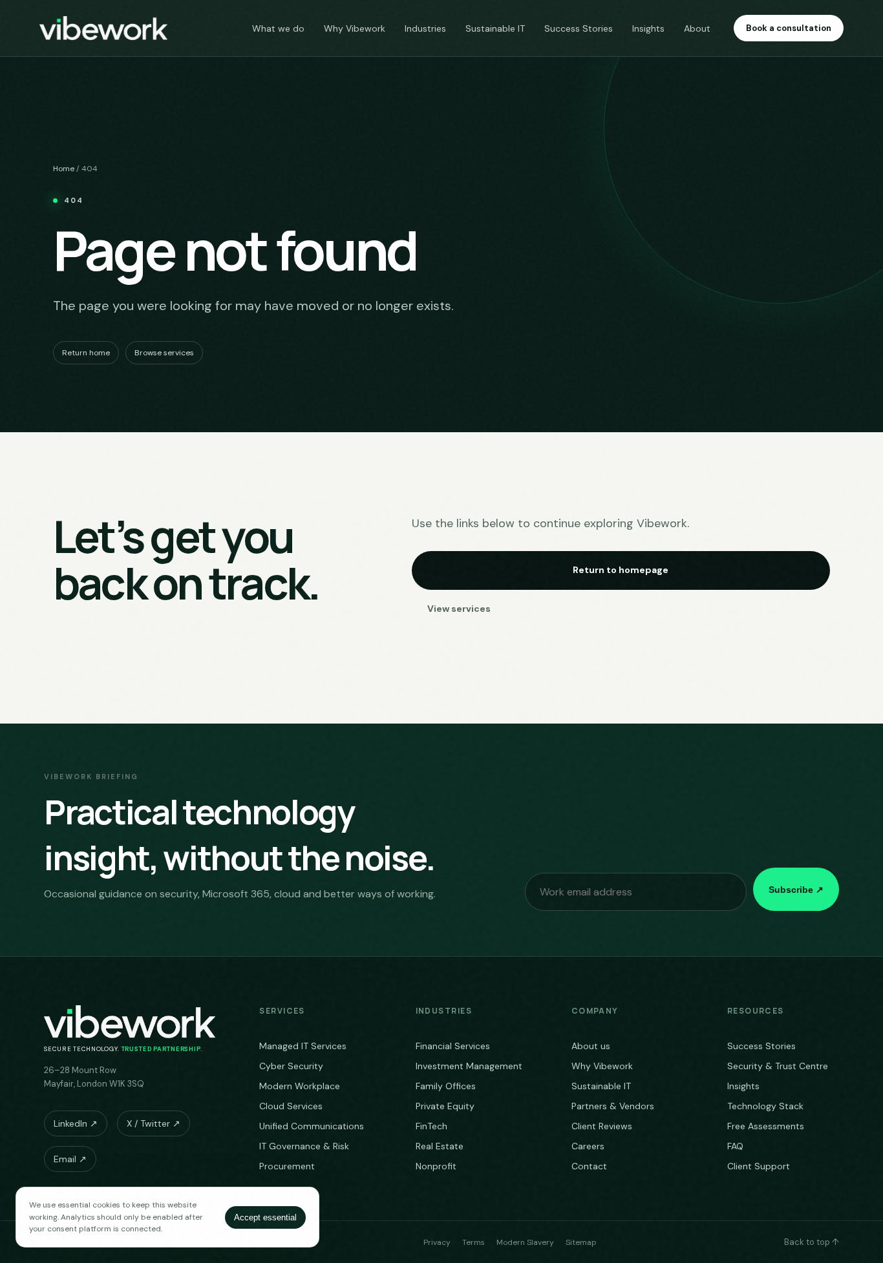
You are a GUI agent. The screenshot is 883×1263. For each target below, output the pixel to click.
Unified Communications (311, 1126)
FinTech (431, 1126)
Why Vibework (354, 28)
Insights (648, 28)
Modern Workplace (299, 1086)
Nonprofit (436, 1166)
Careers (587, 1146)
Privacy (437, 1242)
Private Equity (445, 1106)
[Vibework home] (103, 28)
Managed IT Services (302, 1046)
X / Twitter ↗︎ (153, 1123)
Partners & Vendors (612, 1106)
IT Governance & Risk (304, 1146)
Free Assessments (765, 1126)
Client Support (758, 1166)
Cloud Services (291, 1106)
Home (63, 168)
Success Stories (578, 28)
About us (590, 1046)
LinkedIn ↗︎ (76, 1123)
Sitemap (581, 1242)
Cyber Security (291, 1066)
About (697, 28)
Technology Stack (765, 1106)
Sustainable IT (495, 28)
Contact (589, 1166)
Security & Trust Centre (777, 1066)
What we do (278, 28)
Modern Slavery (525, 1242)
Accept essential (265, 1217)
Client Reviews (601, 1126)
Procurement (287, 1166)
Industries (425, 28)
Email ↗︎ (70, 1159)
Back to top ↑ (811, 1242)
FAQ (735, 1146)
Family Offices (446, 1086)
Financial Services (453, 1046)
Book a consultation (788, 28)
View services (459, 608)
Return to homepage (620, 570)
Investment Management (469, 1066)
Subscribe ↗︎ (796, 889)
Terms (473, 1242)
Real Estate (439, 1146)
